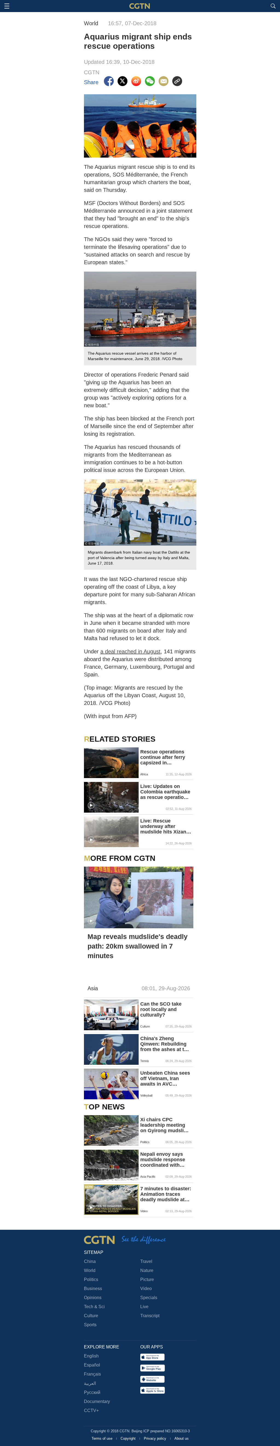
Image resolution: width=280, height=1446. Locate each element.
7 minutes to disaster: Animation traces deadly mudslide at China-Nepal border (165, 1194)
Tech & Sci (94, 1306)
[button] (91, 805)
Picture (147, 1279)
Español (92, 1365)
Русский (92, 1392)
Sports (90, 1324)
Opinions (92, 1297)
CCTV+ (91, 1410)
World (89, 1270)
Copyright (129, 1438)
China (90, 1261)
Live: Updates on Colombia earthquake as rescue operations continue (165, 792)
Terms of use (102, 1438)
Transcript (149, 1315)
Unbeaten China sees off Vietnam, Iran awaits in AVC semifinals (165, 1078)
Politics (91, 1279)
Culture (91, 1315)
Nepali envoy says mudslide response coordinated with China (162, 1159)
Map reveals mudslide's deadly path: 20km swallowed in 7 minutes (138, 946)
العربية (90, 1383)
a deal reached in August (130, 651)
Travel (146, 1261)
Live (144, 1306)
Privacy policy (155, 1438)
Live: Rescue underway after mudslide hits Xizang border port (164, 826)
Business (93, 1288)
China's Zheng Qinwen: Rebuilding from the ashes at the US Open (165, 1044)
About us (181, 1438)
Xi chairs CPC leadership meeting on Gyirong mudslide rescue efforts (164, 1125)
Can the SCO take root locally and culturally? (161, 1009)
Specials (148, 1297)
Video (146, 1288)
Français (92, 1374)
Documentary (97, 1401)
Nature (146, 1270)
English (91, 1356)
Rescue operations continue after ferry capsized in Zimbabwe (162, 757)
